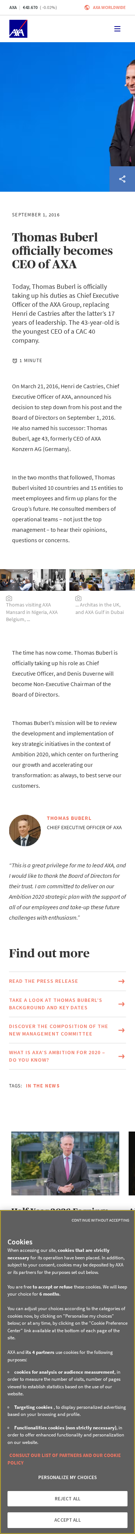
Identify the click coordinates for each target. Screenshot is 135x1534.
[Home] (18, 29)
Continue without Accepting (100, 1220)
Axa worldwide (109, 7)
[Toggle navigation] (117, 29)
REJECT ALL (67, 1499)
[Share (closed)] (122, 179)
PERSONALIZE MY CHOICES (67, 1477)
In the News (43, 1086)
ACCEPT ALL (67, 1520)
